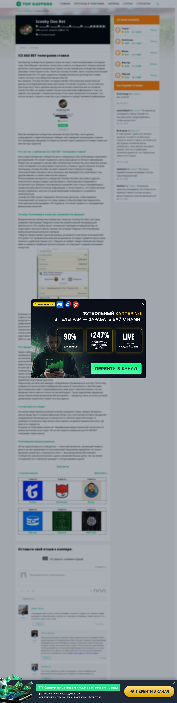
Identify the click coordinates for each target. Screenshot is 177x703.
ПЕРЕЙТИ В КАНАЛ (116, 368)
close (142, 303)
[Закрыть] (174, 682)
